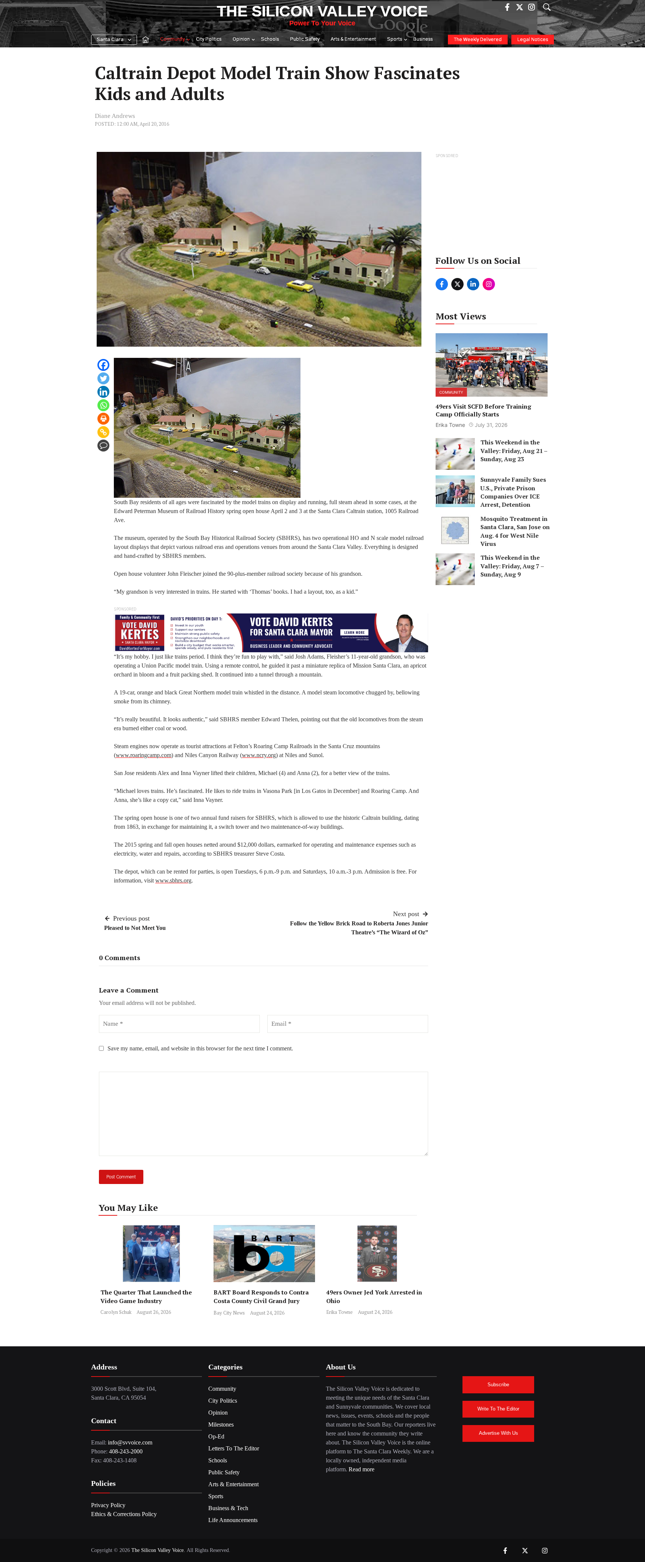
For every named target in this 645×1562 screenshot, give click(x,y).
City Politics (208, 39)
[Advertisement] (492, 206)
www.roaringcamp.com (143, 755)
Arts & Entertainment (353, 39)
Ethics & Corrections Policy (124, 1514)
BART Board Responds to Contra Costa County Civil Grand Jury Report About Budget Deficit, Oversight (261, 1305)
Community (172, 39)
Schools (270, 39)
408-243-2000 (126, 1451)
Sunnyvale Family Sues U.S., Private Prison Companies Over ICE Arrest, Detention (513, 492)
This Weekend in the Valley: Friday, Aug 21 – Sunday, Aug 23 (513, 450)
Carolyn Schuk (115, 1312)
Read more (361, 1469)
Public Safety (305, 39)
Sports (394, 39)
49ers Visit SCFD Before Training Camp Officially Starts (483, 410)
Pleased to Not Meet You (135, 928)
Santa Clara (110, 39)
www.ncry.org (259, 755)
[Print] (103, 419)
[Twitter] (103, 378)
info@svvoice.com (130, 1442)
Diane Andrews (115, 115)
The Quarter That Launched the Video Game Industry (146, 1296)
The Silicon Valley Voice (322, 11)
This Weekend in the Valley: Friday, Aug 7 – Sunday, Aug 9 (512, 565)
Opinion (241, 39)
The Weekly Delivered (478, 39)
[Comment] (103, 446)
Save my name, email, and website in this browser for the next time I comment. (200, 1048)
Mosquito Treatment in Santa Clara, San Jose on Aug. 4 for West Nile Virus (515, 531)
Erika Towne (339, 1312)
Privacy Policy (108, 1505)
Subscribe (498, 1384)
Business (423, 39)
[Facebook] (103, 365)
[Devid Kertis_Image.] (271, 632)
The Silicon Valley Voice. (158, 1550)
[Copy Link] (103, 432)
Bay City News (229, 1312)
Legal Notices (532, 39)
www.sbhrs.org (173, 880)
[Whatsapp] (103, 405)
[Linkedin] (103, 392)
